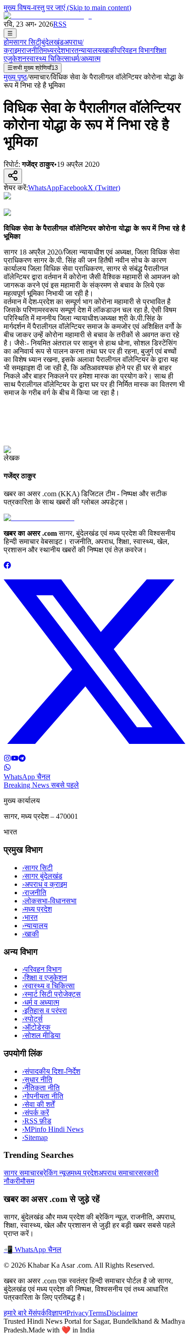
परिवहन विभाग (135, 50)
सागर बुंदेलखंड (42, 876)
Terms (97, 1313)
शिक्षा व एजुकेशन (44, 977)
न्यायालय (90, 50)
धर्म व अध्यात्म (40, 1002)
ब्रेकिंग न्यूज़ (55, 1173)
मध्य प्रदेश (37, 909)
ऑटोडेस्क (36, 1027)
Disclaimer (122, 1313)
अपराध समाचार (118, 1173)
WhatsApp (43, 188)
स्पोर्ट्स (32, 1019)
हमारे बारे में (18, 1313)
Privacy (78, 1313)
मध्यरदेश (54, 50)
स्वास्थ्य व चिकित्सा (48, 986)
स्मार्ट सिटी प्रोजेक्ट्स (51, 994)
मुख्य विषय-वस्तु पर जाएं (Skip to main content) (67, 7)
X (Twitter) (104, 188)
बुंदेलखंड (52, 42)
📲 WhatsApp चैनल (32, 1249)
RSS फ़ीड (36, 1121)
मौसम (27, 1181)
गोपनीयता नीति (42, 1096)
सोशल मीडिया (41, 1035)
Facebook (73, 188)
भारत (71, 50)
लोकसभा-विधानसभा (49, 901)
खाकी (109, 50)
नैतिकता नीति (41, 1088)
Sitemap (35, 1137)
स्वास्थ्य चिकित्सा (48, 58)
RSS (60, 24)
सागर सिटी (27, 42)
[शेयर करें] (13, 176)
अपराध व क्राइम (44, 884)
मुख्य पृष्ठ (15, 77)
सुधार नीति (37, 1079)
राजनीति (32, 50)
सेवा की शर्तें (38, 1104)
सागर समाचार (21, 1173)
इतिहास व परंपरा (44, 1011)
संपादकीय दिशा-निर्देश (51, 1071)
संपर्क (39, 1313)
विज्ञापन (56, 1313)
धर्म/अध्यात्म (85, 58)
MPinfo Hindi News (52, 1129)
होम (8, 42)
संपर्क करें (35, 1113)
